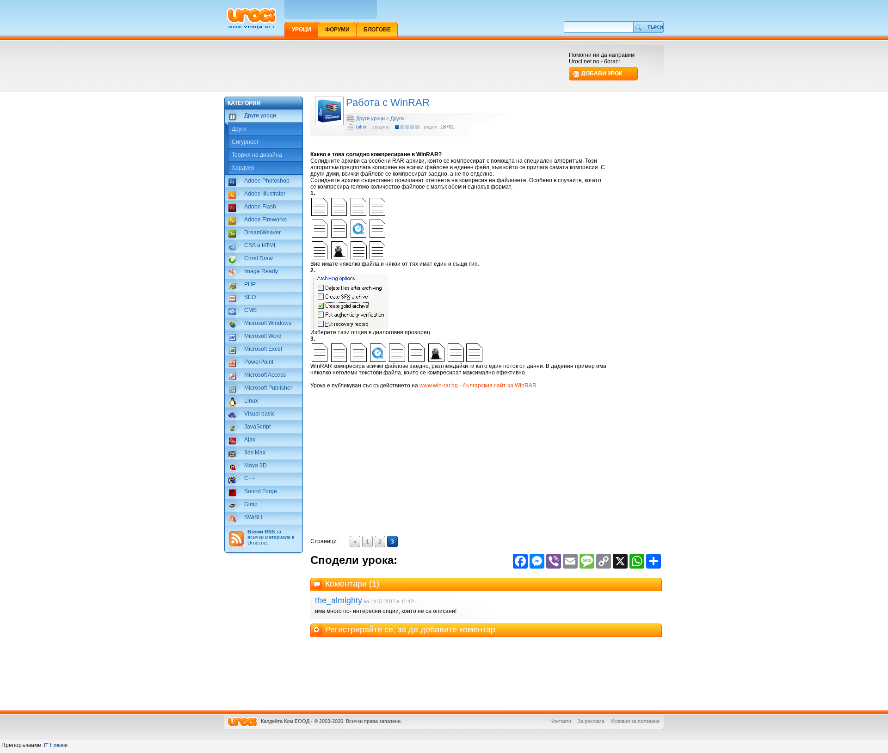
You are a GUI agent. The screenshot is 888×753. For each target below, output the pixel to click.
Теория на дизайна (257, 155)
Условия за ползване (635, 721)
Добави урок (601, 73)
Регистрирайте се (359, 629)
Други (239, 129)
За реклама (590, 721)
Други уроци (370, 118)
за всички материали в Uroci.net (271, 537)
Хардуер (243, 168)
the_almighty (338, 600)
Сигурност (245, 142)
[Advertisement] (392, 65)
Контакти (560, 721)
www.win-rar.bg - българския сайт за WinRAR (477, 385)
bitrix (361, 126)
